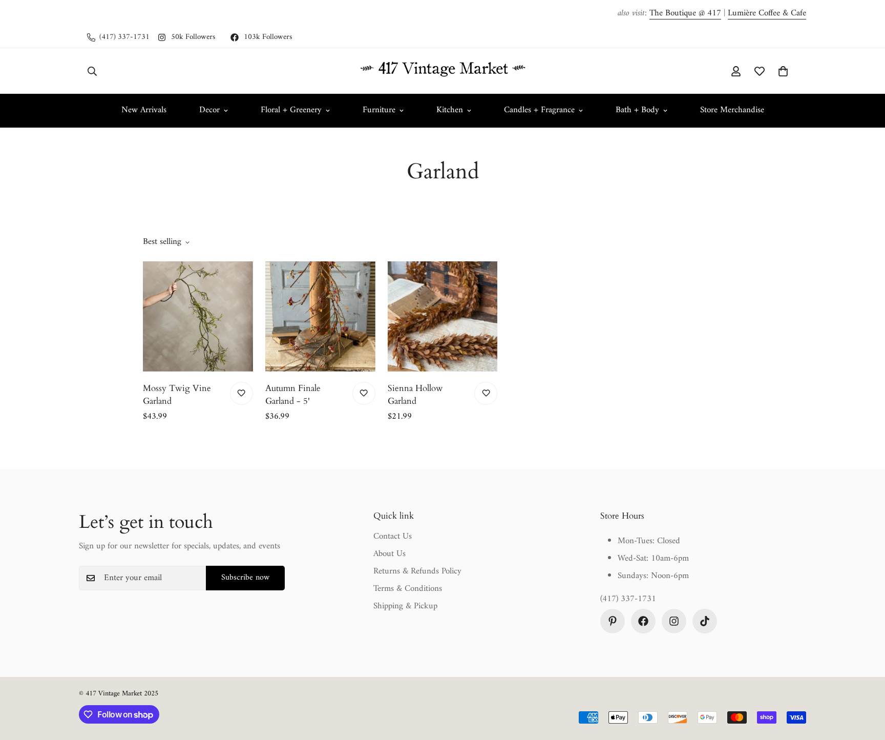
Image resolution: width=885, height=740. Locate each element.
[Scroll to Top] (865, 684)
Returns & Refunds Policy (417, 571)
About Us (389, 554)
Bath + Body (637, 110)
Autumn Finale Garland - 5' (293, 394)
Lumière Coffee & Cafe (767, 13)
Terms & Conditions (407, 589)
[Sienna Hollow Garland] (443, 316)
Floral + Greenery (291, 110)
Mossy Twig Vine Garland (177, 394)
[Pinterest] (612, 621)
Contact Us (392, 536)
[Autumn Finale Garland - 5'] (320, 316)
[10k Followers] (704, 621)
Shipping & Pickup (405, 606)
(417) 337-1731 (628, 599)
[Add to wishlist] (241, 393)
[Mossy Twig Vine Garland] (198, 316)
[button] (783, 71)
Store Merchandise (732, 110)
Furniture (379, 110)
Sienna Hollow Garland (415, 394)
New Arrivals (143, 110)
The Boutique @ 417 (685, 13)
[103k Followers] (643, 621)
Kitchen (449, 110)
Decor (209, 110)
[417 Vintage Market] (442, 71)
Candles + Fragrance (539, 110)
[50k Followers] (674, 621)
